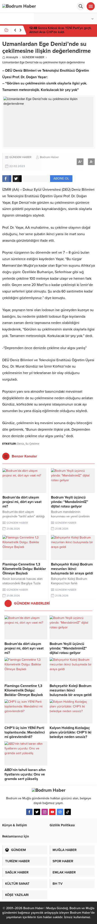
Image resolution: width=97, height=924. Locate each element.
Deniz (20, 443)
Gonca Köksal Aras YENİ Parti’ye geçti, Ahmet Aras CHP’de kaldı (60, 30)
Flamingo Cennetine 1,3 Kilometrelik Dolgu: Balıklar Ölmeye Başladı (24, 569)
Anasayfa (12, 57)
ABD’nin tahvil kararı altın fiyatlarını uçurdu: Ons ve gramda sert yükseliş (25, 774)
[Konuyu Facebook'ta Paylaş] (6, 178)
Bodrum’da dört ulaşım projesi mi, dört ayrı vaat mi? (22, 502)
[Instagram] (45, 812)
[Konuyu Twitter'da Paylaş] (17, 178)
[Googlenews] (60, 812)
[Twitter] (37, 812)
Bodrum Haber (49, 157)
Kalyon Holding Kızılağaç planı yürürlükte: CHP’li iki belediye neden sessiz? (70, 732)
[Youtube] (52, 812)
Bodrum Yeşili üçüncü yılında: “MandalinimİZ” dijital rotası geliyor (69, 502)
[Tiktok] (68, 812)
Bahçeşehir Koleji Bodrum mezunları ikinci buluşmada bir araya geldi (72, 569)
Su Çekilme (32, 443)
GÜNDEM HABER (33, 57)
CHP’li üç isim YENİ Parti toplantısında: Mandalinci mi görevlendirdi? (25, 732)
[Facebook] (29, 812)
